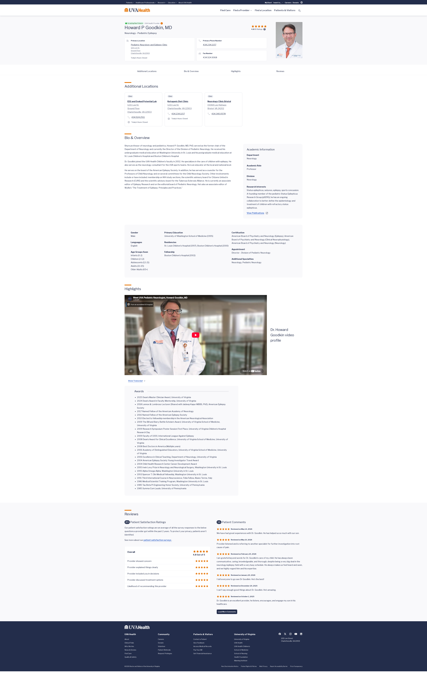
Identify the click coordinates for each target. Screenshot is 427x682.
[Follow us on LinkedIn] (301, 634)
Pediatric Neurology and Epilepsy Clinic (149, 45)
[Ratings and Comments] (264, 29)
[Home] (137, 10)
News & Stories (130, 650)
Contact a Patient (200, 639)
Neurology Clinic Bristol (219, 101)
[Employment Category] (162, 23)
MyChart (268, 3)
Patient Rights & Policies (249, 666)
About (127, 639)
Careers (288, 3)
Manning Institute (240, 661)
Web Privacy (263, 666)
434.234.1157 (209, 45)
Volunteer (161, 646)
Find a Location (263, 10)
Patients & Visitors (284, 10)
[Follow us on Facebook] (279, 634)
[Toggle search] (299, 10)
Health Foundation (241, 657)
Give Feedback (198, 643)
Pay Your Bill (197, 650)
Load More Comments (227, 612)
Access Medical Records (202, 646)
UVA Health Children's (242, 646)
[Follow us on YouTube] (295, 634)
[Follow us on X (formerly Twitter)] (285, 634)
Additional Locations (146, 71)
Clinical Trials (129, 643)
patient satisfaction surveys (158, 540)
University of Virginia (241, 639)
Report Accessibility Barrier (279, 666)
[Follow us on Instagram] (290, 634)
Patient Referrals (164, 650)
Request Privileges (165, 653)
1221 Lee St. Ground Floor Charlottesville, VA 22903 (140, 50)
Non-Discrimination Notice (229, 666)
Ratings (258, 29)
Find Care (225, 10)
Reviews (280, 71)
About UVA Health (185, 3)
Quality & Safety (130, 657)
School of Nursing (240, 653)
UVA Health (238, 643)
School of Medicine (241, 650)
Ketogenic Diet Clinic (177, 101)
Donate (296, 3)
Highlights (236, 71)
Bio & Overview (191, 71)
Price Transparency (296, 666)
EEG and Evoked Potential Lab (142, 101)
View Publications (255, 213)
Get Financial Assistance (202, 653)
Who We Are (129, 646)
